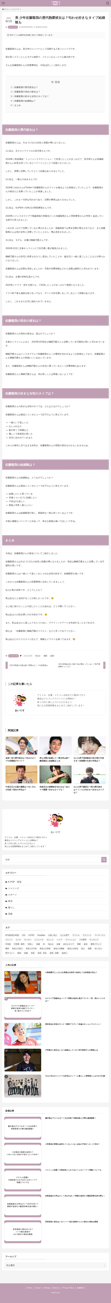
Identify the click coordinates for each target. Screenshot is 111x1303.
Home (29, 1288)
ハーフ (59, 940)
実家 (79, 944)
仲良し (30, 944)
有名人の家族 (59, 949)
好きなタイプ (68, 944)
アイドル (75, 935)
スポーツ (12, 895)
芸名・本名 (42, 953)
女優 (58, 944)
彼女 (85, 944)
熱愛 (45, 656)
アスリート (87, 935)
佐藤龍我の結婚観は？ (25, 101)
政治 (10, 901)
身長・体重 (54, 953)
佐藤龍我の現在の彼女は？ (27, 92)
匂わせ (37, 656)
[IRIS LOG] (55, 3)
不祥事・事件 (19, 944)
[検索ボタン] (108, 3)
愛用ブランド (96, 944)
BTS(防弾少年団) (12, 935)
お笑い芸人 (52, 935)
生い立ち (98, 949)
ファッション (70, 940)
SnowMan (41, 935)
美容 (33, 953)
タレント (50, 940)
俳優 (38, 944)
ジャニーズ (13, 27)
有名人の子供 (31, 949)
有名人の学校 (45, 949)
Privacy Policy (68, 1288)
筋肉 (19, 953)
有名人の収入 (17, 949)
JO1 (23, 935)
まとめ (17, 105)
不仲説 (8, 944)
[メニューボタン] (3, 3)
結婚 (52, 656)
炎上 (83, 949)
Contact (38, 1288)
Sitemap (46, 1288)
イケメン (8, 940)
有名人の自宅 (72, 949)
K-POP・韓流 (14, 882)
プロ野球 (82, 940)
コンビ (18, 940)
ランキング (93, 940)
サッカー (27, 940)
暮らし (11, 907)
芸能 (10, 914)
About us (56, 1288)
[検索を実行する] (104, 860)
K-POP (31, 935)
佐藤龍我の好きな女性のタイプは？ (31, 96)
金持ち (64, 953)
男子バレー (9, 953)
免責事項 (80, 1288)
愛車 (7, 949)
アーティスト (100, 935)
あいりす (20, 710)
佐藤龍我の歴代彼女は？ (26, 87)
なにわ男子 (64, 935)
